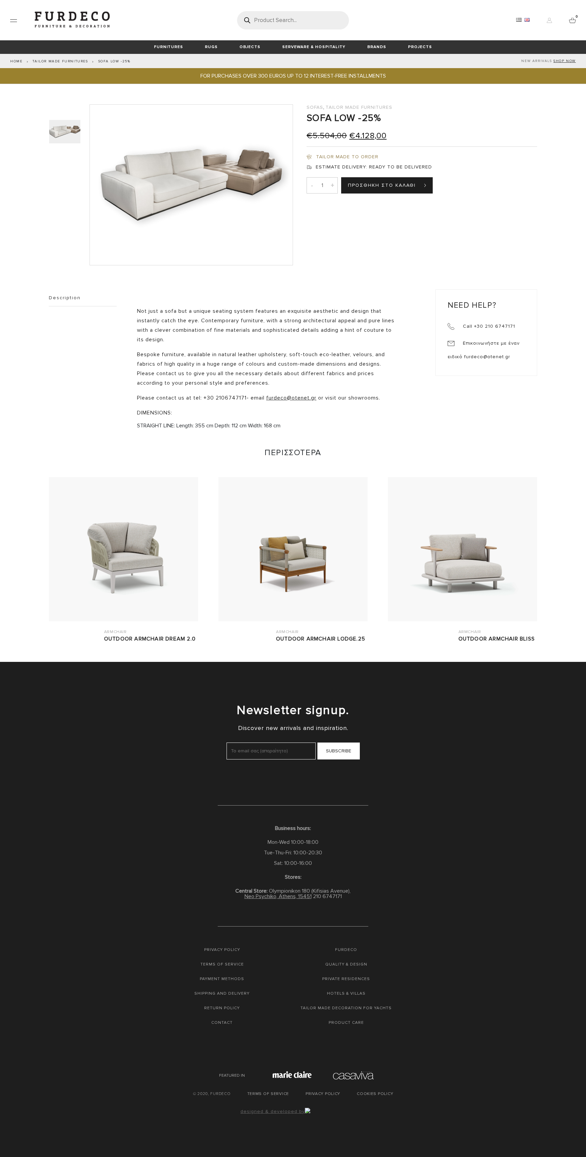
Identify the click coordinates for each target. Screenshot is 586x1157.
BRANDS (376, 46)
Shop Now (564, 61)
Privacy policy (222, 949)
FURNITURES (168, 46)
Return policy (222, 1008)
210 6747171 (327, 896)
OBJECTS (249, 46)
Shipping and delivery (222, 993)
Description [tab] (65, 298)
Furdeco (346, 949)
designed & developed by (272, 1111)
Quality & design (346, 964)
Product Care (346, 1022)
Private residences (346, 978)
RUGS (211, 46)
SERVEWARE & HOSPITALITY (314, 46)
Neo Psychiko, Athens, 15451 (278, 896)
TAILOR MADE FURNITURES (60, 61)
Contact (222, 1022)
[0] (572, 20)
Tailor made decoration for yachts (346, 1008)
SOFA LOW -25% (114, 61)
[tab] (65, 131)
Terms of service (222, 964)
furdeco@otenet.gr (291, 397)
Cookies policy (375, 1093)
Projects (420, 46)
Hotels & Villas (346, 993)
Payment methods (222, 978)
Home (16, 61)
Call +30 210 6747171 (488, 326)
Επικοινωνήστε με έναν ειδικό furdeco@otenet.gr (484, 350)
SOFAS (315, 107)
